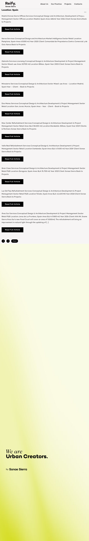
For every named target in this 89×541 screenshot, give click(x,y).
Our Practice (56, 4)
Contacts (78, 4)
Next (14, 241)
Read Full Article (12, 29)
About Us (44, 4)
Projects (67, 4)
